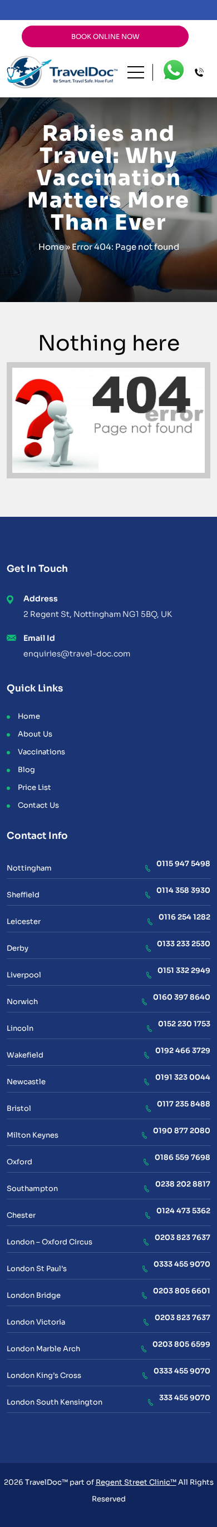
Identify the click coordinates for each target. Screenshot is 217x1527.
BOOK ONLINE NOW (105, 36)
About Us (35, 734)
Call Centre (202, 72)
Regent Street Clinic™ (136, 1482)
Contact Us (38, 805)
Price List (34, 787)
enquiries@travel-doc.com (76, 654)
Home (51, 246)
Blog (26, 769)
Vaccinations (41, 752)
